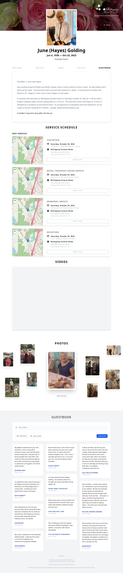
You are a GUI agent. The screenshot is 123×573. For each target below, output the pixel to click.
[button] (28, 148)
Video (61, 68)
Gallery (81, 68)
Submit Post (102, 436)
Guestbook (105, 68)
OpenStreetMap (63, 564)
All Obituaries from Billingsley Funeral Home (107, 15)
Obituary (17, 68)
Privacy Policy (56, 561)
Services (39, 68)
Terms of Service (66, 561)
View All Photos (61, 396)
